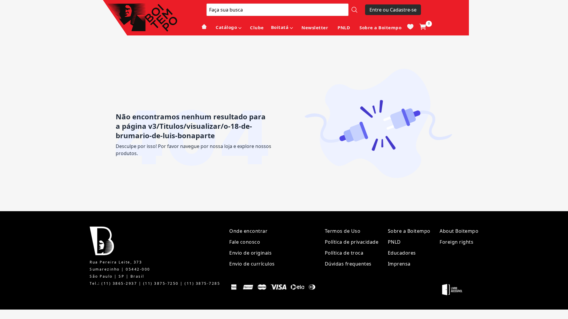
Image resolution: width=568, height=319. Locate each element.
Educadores (402, 253)
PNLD (344, 27)
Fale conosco (244, 242)
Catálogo (226, 27)
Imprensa (399, 264)
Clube (257, 27)
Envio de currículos (252, 264)
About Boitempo (459, 231)
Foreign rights (456, 242)
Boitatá (280, 27)
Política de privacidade (352, 242)
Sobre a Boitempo (380, 27)
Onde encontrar (248, 231)
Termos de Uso (343, 231)
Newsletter (314, 27)
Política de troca (344, 253)
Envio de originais (250, 253)
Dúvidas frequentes (348, 264)
